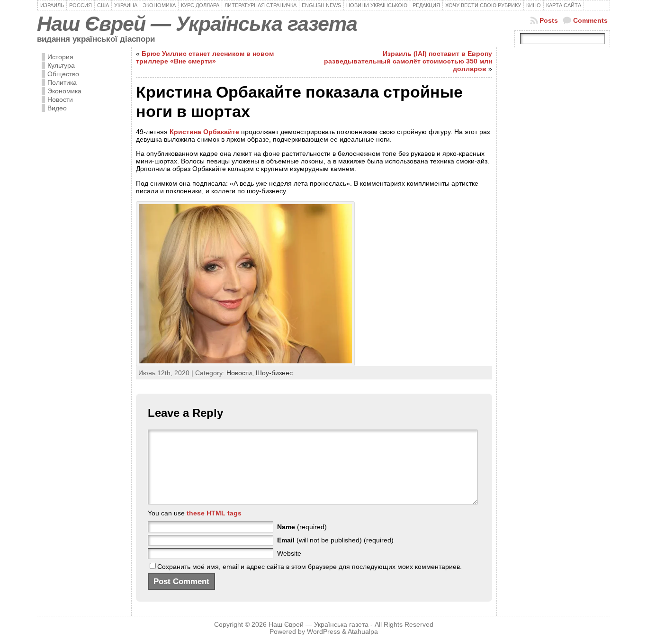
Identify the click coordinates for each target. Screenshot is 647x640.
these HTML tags (214, 513)
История (60, 57)
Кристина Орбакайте (204, 131)
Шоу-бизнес (274, 373)
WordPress (323, 631)
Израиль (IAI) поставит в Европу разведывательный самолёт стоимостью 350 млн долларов (408, 61)
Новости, (241, 373)
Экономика (64, 91)
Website (289, 553)
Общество (63, 74)
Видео (57, 108)
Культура (61, 65)
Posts (548, 20)
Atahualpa (363, 631)
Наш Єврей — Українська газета (197, 23)
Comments (590, 20)
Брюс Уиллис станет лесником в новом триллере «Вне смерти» (205, 57)
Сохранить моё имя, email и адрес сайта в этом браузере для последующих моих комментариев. (309, 566)
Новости (60, 99)
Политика (62, 82)
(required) (302, 527)
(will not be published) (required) (335, 540)
